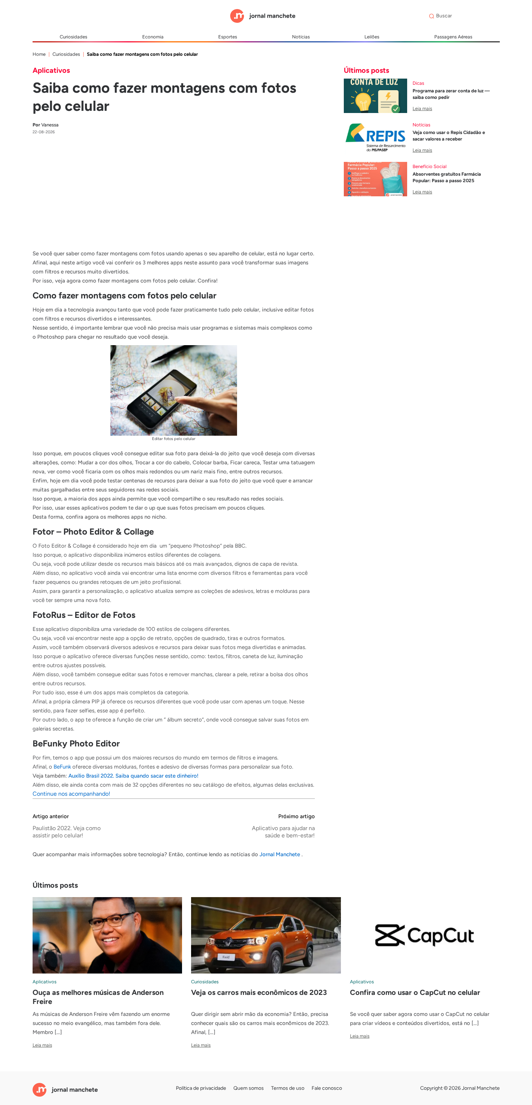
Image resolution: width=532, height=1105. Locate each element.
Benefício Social (430, 166)
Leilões (371, 36)
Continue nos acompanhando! (71, 793)
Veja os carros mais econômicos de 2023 (259, 992)
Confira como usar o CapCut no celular (415, 992)
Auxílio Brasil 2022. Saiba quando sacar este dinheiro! (133, 776)
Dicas (418, 83)
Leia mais (422, 108)
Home (39, 54)
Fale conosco (327, 1088)
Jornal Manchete (280, 854)
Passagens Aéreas (453, 36)
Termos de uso (287, 1088)
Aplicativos (51, 70)
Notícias (301, 36)
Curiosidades (73, 36)
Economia (153, 36)
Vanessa (46, 124)
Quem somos (248, 1088)
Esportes (227, 36)
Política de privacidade (201, 1088)
